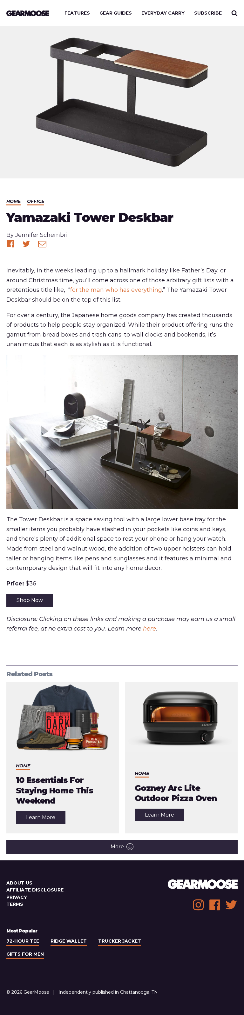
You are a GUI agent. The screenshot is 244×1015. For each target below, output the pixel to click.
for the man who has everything (116, 289)
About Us (19, 883)
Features (77, 13)
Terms (14, 904)
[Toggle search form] (234, 13)
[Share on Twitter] (26, 244)
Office (35, 201)
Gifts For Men (25, 954)
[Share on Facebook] (10, 244)
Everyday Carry (163, 13)
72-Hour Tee (22, 941)
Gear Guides (115, 13)
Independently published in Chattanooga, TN (108, 992)
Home (13, 201)
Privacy (16, 897)
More (117, 847)
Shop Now (30, 600)
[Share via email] (42, 244)
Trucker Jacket (119, 941)
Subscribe (208, 13)
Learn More (45, 819)
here (149, 628)
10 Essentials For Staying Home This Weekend (54, 790)
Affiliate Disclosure (35, 890)
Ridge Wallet (69, 941)
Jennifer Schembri (41, 234)
